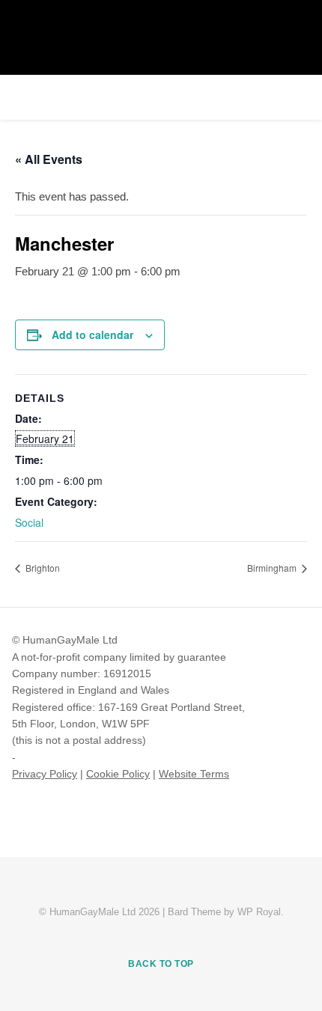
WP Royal (259, 911)
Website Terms (194, 774)
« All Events (48, 159)
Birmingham (273, 567)
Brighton (41, 567)
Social (29, 522)
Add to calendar (92, 334)
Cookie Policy (118, 774)
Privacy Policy (44, 774)
